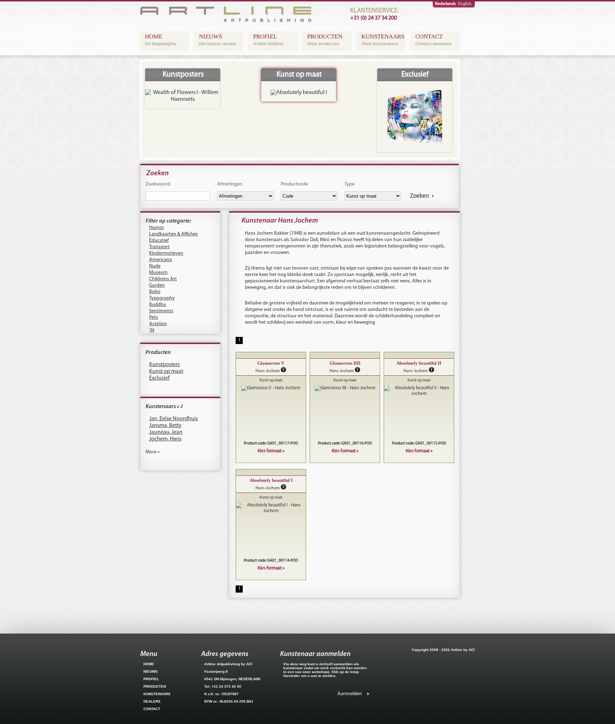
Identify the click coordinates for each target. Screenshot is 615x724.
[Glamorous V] (271, 388)
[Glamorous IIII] (345, 388)
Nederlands (445, 4)
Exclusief (159, 378)
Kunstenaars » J (164, 407)
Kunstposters (164, 365)
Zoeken (419, 196)
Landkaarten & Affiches (173, 234)
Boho (155, 292)
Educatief (159, 240)
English (465, 4)
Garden (157, 285)
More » (153, 452)
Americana (160, 259)
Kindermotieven (166, 253)
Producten (158, 352)
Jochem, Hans (165, 439)
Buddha (157, 304)
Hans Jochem (268, 371)
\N (151, 330)
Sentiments (161, 311)
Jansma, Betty (165, 425)
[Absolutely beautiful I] (271, 508)
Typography (162, 298)
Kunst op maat (166, 371)
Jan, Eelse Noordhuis (173, 419)
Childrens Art (163, 279)
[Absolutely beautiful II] (419, 391)
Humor (156, 227)
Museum (158, 272)
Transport (159, 247)
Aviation (158, 324)
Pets (153, 317)
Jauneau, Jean (166, 432)
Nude (155, 266)
